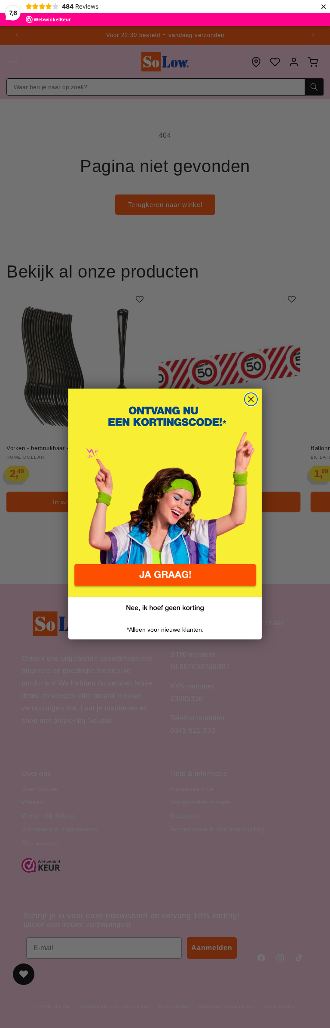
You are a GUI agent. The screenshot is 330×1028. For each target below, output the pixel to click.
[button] (165, 580)
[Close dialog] (250, 399)
